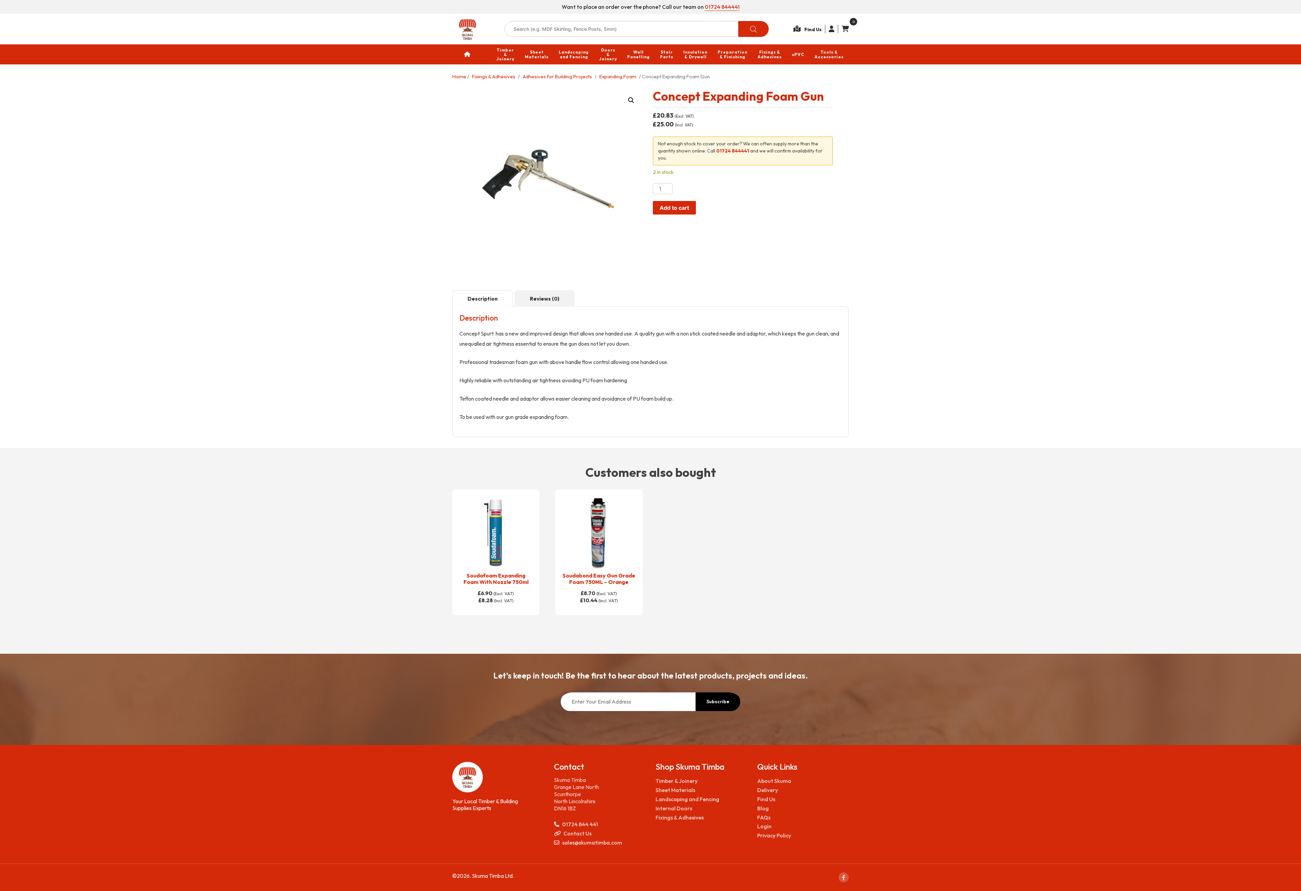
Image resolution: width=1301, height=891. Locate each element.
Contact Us (577, 833)
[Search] (753, 29)
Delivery (767, 790)
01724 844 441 (580, 824)
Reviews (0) (544, 299)
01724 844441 (722, 6)
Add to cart (674, 207)
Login (764, 826)
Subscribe (717, 701)
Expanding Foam (617, 76)
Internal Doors (674, 808)
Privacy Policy (774, 835)
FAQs (763, 817)
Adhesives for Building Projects (557, 76)
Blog (763, 808)
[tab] (482, 298)
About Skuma (774, 780)
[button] (631, 100)
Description (483, 299)
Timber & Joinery (677, 780)
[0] (843, 29)
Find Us (766, 799)
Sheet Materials (675, 790)
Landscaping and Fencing (687, 799)
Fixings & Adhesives (493, 76)
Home (459, 76)
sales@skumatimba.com (592, 842)
